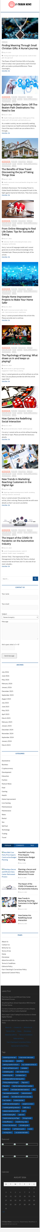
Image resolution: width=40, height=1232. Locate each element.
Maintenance (6, 811)
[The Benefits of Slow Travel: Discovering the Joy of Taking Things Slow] (20, 148)
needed (5, 1097)
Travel (14, 101)
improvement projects (11, 312)
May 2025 (5, 710)
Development (6, 772)
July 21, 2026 (22, 877)
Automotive (6, 96)
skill (24, 1111)
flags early (25, 1082)
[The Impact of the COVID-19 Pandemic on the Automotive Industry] (20, 518)
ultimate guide (24, 1125)
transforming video (21, 1122)
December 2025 (7, 691)
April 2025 (5, 714)
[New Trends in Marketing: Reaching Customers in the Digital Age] (20, 456)
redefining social (27, 429)
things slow (30, 182)
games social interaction (11, 429)
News (4, 814)
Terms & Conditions (8, 963)
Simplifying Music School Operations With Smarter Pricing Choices (19, 1004)
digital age (7, 492)
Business (14, 96)
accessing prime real (9, 1057)
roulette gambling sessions (11, 1107)
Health (6, 118)
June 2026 (5, 676)
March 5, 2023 (7, 489)
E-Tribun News (7, 1222)
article (5, 368)
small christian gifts (9, 1114)
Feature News (6, 99)
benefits (19, 1061)
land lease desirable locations (20, 1089)
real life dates (12, 244)
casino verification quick (10, 1068)
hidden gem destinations (15, 118)
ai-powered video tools (26, 1057)
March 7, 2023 (7, 114)
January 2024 (7, 741)
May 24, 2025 (7, 52)
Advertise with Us (8, 960)
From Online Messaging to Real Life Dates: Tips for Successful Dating (19, 231)
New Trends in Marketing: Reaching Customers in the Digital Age (16, 482)
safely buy (26, 1107)
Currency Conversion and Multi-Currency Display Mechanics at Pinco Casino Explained (18, 1010)
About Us (5, 942)
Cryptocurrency (7, 768)
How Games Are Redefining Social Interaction (17, 420)
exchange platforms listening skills (13, 1079)
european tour (20, 1075)
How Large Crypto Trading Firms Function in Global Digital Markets (19, 1016)
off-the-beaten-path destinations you (20, 120)
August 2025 (6, 699)
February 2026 (7, 683)
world (30, 1129)
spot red (21, 1114)
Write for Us (6, 948)
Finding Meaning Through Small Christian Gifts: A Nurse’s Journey (20, 47)
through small (9, 58)
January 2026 (7, 687)
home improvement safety (15, 310)
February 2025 (7, 722)
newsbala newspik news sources (21, 1097)
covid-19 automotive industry (12, 551)
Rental (4, 818)
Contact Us (6, 945)
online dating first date (20, 242)
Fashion (4, 41)
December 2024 (7, 730)
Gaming (20, 99)
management (20, 553)
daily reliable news (22, 1072)
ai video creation (8, 1061)
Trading (4, 834)
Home (4, 954)
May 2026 (5, 680)
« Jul (3, 1212)
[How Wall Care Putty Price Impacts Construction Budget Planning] (9, 852)
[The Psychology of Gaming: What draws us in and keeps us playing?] (20, 335)
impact (14, 553)
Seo (3, 822)
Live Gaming (6, 803)
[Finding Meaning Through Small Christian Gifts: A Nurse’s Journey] (20, 28)
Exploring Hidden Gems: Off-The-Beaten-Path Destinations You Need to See (20, 107)
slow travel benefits (20, 182)
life (34, 1089)
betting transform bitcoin (10, 1064)
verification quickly (18, 1129)
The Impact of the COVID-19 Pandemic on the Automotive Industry (18, 540)
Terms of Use (6, 951)
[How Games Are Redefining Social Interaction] (20, 397)
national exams (26, 1093)
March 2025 (6, 718)
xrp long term (7, 1132)
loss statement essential (10, 1093)
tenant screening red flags (11, 1118)
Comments (20, 845)
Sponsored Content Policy (11, 972)
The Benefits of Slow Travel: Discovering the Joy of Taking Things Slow (17, 172)
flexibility (6, 1086)
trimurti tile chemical (9, 1125)
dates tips (6, 242)
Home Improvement (30, 99)
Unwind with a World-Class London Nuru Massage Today (18, 1021)
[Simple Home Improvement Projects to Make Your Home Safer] (20, 274)
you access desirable (21, 1132)
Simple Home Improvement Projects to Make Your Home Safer (17, 299)
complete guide (8, 1072)
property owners (28, 1104)
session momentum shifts (11, 1111)
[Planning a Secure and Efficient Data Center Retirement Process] (9, 869)
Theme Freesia (24, 1222)
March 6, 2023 (7, 307)
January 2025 (7, 726)
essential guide (7, 1075)
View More (7, 71)
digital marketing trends (17, 492)
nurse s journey (23, 55)
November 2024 (7, 733)
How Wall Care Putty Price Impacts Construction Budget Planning (26, 856)
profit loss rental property (11, 1104)
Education (22, 96)
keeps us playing (18, 371)
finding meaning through (11, 55)
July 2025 (5, 703)
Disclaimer (5, 957)
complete (24, 1068)
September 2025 (8, 695)
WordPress (32, 1222)
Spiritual (5, 826)
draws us (10, 368)
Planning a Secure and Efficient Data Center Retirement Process (27, 871)
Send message (9, 656)
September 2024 (8, 737)
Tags (32, 845)
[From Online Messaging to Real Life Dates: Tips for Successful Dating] (20, 209)
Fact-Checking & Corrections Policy (14, 969)
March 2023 (6, 745)
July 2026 (5, 672)
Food (14, 99)
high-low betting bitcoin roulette (22, 1086)
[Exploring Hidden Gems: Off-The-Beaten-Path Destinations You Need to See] (20, 85)
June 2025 (5, 707)
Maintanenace (7, 807)
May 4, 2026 (22, 863)
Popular (8, 845)
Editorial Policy (7, 966)
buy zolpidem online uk (29, 1064)
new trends (11, 182)
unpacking (6, 1129)
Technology (6, 101)
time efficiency (7, 1122)
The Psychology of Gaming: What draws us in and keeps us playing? (20, 358)
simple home (22, 312)
